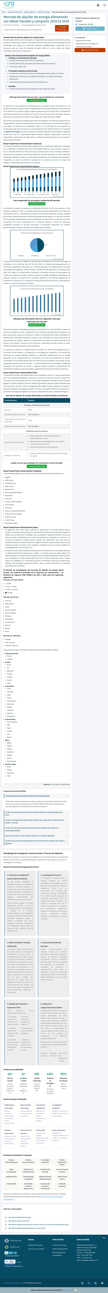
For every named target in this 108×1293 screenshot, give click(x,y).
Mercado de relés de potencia (19, 1221)
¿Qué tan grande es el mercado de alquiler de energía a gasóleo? (30, 835)
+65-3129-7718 (87, 1258)
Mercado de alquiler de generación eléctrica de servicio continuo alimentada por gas (38, 1224)
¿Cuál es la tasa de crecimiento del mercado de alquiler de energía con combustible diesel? (32, 829)
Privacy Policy (67, 1290)
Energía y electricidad (14, 12)
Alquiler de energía (44, 12)
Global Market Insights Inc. (13, 1283)
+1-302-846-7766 (86, 1255)
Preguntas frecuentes (83, 40)
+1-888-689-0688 (89, 1252)
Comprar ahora (91, 28)
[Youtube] (102, 1283)
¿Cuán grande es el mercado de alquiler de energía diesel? (27, 795)
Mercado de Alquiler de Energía (20, 1217)
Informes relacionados (84, 47)
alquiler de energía (12, 132)
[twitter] (89, 1283)
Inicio (3, 12)
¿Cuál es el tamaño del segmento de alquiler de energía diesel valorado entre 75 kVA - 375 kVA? (34, 821)
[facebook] (95, 1283)
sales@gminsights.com (89, 1260)
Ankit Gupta (54, 784)
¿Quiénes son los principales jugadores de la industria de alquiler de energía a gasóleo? (35, 842)
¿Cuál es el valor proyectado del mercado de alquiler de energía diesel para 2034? (34, 813)
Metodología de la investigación (87, 43)
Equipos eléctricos (29, 12)
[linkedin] (82, 1283)
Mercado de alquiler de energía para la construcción (27, 1228)
